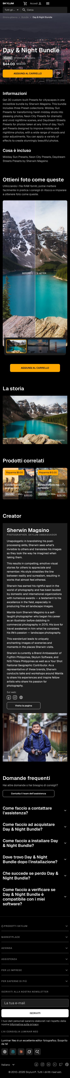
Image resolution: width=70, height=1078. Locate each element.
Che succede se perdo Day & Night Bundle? (35, 876)
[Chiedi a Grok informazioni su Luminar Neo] (29, 1051)
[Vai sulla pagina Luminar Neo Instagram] (42, 1065)
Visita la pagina (23, 705)
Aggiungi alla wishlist (18, 478)
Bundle (25, 17)
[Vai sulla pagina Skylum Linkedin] (48, 1065)
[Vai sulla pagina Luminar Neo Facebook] (36, 1065)
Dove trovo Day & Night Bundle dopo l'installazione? (35, 859)
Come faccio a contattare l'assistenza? (35, 810)
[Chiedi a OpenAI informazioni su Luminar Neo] (4, 1051)
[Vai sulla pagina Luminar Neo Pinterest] (67, 1065)
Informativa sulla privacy (24, 1024)
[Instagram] (15, 697)
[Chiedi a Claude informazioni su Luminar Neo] (21, 1051)
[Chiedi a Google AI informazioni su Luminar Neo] (37, 1051)
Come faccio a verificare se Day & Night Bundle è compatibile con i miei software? (35, 896)
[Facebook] (9, 697)
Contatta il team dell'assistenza (28, 793)
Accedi (36, 3)
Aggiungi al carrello (28, 73)
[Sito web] (21, 697)
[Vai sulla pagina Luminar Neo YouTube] (54, 1065)
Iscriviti (35, 1013)
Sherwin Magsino (25, 57)
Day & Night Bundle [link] (42, 17)
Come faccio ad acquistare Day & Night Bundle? (35, 827)
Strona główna (10, 17)
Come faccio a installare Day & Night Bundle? (35, 843)
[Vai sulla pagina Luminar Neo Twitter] (61, 1065)
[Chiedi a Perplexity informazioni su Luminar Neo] (13, 1051)
